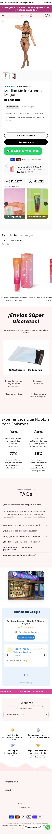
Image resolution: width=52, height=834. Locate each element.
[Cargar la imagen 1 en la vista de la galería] (5, 76)
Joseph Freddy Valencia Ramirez (22, 650)
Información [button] (11, 781)
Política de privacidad (43, 825)
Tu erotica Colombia (16, 823)
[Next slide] (44, 655)
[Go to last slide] (7, 655)
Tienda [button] (8, 790)
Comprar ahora (26, 142)
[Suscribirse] (46, 714)
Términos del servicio (11, 829)
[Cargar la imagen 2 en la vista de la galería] (13, 76)
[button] (3, 15)
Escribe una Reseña (26, 637)
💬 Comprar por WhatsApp (23, 150)
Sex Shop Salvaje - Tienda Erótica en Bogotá (26, 622)
